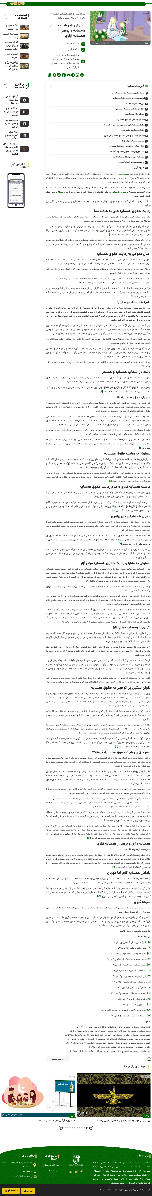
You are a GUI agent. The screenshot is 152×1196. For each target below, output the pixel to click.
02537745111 (25, 1172)
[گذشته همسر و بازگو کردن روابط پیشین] (24, 46)
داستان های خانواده (67, 18)
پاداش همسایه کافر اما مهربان (131, 162)
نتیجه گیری (139, 167)
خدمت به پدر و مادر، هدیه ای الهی (11, 124)
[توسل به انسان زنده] (24, 36)
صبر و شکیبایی (118, 192)
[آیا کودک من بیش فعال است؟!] (24, 100)
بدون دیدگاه (56, 1059)
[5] (140, 448)
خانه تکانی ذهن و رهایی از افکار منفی (11, 135)
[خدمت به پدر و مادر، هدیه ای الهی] (24, 124)
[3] (142, 366)
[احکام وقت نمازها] (24, 56)
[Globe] (12, 3)
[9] (63, 622)
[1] (110, 235)
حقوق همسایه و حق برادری (133, 130)
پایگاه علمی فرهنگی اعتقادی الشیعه (69, 14)
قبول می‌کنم (28, 1191)
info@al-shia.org (23, 1176)
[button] (82, 75)
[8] (120, 544)
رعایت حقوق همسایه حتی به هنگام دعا (128, 93)
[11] (116, 747)
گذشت (62, 59)
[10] (48, 682)
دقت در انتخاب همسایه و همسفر (130, 109)
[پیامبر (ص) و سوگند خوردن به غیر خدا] (24, 66)
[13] (113, 867)
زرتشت (146, 1116)
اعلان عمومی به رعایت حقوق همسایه (129, 98)
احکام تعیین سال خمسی (12, 27)
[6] (110, 481)
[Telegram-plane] (81, 1171)
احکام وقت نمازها (12, 56)
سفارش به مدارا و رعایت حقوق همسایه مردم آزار (124, 135)
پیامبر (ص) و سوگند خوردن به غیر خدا (11, 66)
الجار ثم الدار (73, 67)
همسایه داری (122, 174)
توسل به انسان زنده (10, 35)
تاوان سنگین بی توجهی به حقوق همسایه (126, 146)
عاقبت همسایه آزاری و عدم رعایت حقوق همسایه (124, 125)
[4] (101, 392)
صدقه (61, 192)
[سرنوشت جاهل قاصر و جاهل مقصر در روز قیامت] (24, 149)
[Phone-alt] (15, 3)
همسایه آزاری (72, 59)
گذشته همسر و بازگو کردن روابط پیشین (11, 46)
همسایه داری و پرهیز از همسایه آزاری (128, 157)
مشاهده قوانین (11, 1190)
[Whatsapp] (71, 1171)
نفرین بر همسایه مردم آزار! (133, 141)
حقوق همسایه (72, 55)
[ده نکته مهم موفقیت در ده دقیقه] (24, 112)
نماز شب (60, 55)
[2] (131, 296)
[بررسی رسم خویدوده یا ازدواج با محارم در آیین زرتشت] (114, 1095)
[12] (89, 838)
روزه (72, 1116)
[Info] (22, 3)
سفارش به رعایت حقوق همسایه (131, 119)
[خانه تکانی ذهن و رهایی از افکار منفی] (24, 136)
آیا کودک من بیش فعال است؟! (11, 100)
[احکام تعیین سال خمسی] (24, 27)
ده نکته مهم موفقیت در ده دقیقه (11, 112)
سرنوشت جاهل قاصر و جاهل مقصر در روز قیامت (10, 149)
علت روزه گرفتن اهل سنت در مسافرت (56, 1121)
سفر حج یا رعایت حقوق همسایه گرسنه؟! (127, 151)
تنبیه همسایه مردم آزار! (134, 103)
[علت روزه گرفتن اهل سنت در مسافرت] (38, 1095)
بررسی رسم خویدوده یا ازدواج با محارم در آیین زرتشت (124, 1121)
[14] (99, 896)
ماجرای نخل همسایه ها (134, 114)
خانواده (82, 18)
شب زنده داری (57, 63)
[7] (114, 511)
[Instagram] (76, 1171)
